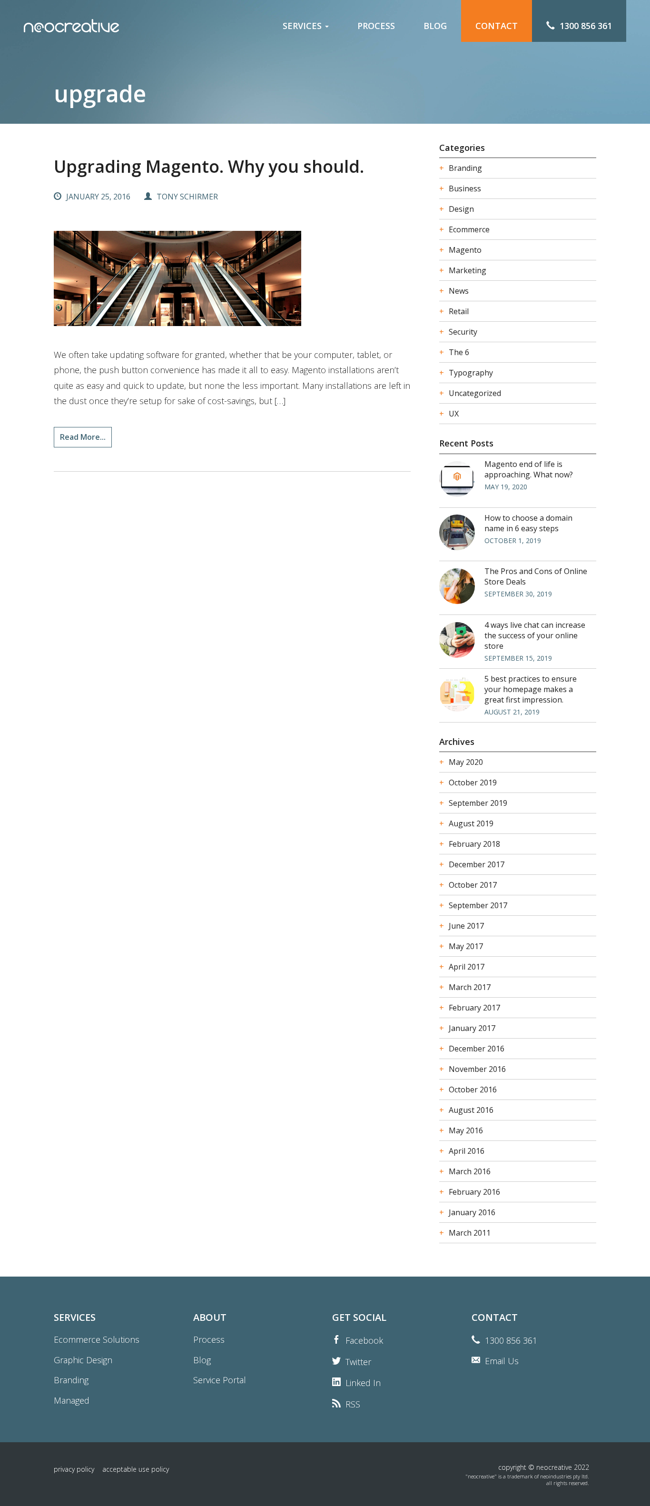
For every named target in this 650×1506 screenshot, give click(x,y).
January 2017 (472, 1028)
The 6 (459, 352)
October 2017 (473, 885)
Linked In (363, 1382)
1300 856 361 (511, 1340)
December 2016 (476, 1048)
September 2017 (478, 905)
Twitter (358, 1361)
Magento (285, 72)
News (459, 291)
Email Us (502, 1361)
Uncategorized (475, 393)
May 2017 (466, 946)
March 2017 (470, 987)
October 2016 (473, 1089)
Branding (285, 138)
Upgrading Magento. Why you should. (209, 166)
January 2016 (472, 1212)
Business (465, 188)
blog (435, 25)
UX (454, 413)
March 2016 (470, 1171)
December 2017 (476, 864)
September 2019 (478, 803)
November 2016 (477, 1069)
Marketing (467, 270)
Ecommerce (469, 229)
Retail (459, 311)
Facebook (364, 1340)
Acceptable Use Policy (135, 1469)
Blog (202, 1360)
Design (461, 209)
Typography (471, 372)
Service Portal (219, 1380)
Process (209, 1339)
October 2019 (473, 782)
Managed (286, 155)
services (303, 25)
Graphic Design (296, 122)
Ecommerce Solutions (307, 55)
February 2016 (474, 1192)
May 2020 (466, 762)
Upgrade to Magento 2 (310, 88)
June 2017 (466, 926)
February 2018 (474, 844)
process (376, 25)
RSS (352, 1404)
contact (496, 25)
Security (463, 332)
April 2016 (466, 1151)
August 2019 (471, 823)
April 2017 (466, 966)
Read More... (83, 437)
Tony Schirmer (187, 196)
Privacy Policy (74, 1469)
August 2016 (471, 1110)
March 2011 (470, 1233)
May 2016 (466, 1130)
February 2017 (474, 1007)
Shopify (282, 105)
